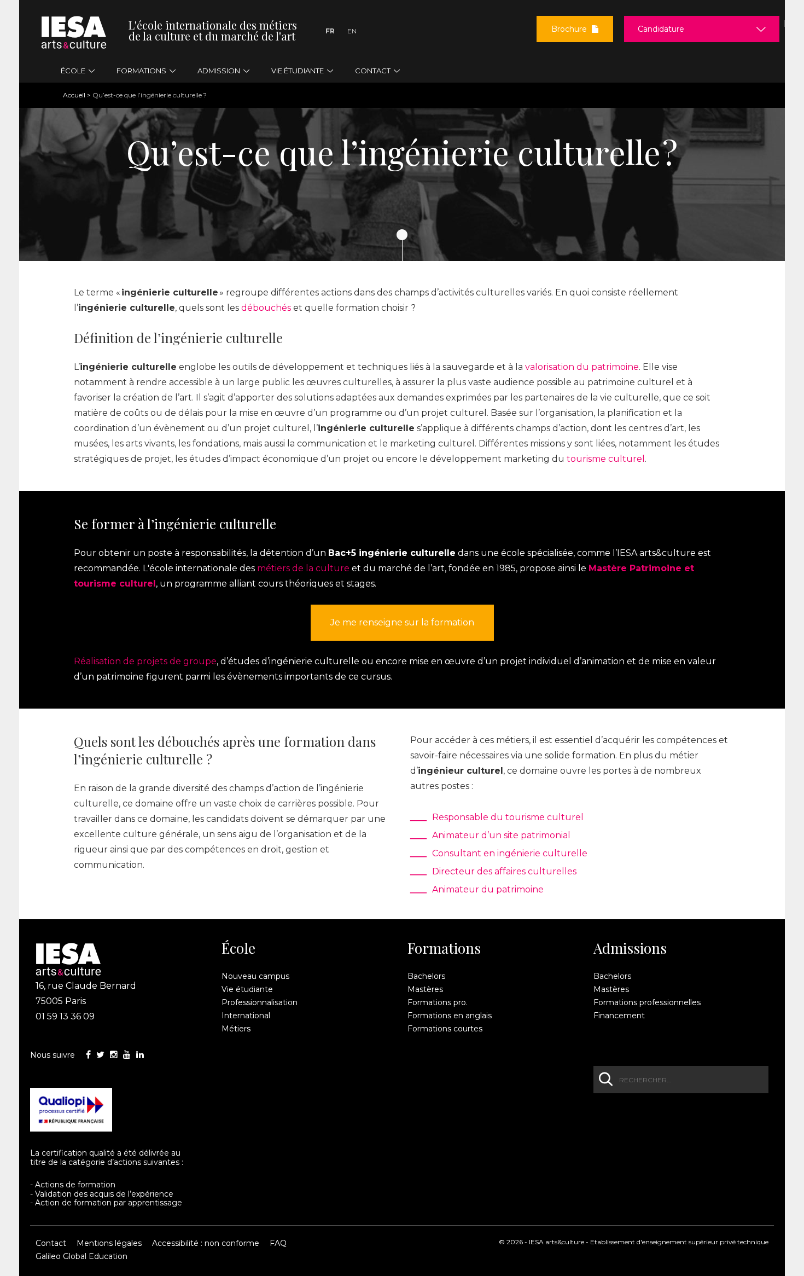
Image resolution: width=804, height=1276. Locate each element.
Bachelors (426, 976)
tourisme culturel (606, 459)
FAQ (278, 1243)
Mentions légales (109, 1243)
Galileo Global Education (81, 1256)
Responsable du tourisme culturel (508, 817)
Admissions (630, 948)
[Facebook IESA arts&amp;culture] (88, 1054)
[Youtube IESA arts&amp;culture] (127, 1054)
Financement (619, 1015)
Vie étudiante (247, 989)
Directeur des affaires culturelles (504, 871)
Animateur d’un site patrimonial (501, 835)
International (246, 1015)
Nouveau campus (255, 976)
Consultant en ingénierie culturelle (509, 853)
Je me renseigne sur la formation (402, 622)
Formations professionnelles (647, 1002)
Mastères (425, 989)
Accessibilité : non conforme (205, 1243)
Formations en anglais (449, 1015)
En (352, 31)
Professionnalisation (260, 1002)
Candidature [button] (661, 29)
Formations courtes (444, 1029)
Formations (444, 948)
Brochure (570, 29)
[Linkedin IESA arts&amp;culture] (140, 1054)
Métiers (236, 1029)
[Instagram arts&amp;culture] (114, 1054)
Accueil (74, 95)
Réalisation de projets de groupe (145, 661)
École (238, 948)
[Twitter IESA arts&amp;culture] (100, 1054)
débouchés (266, 308)
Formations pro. (437, 1002)
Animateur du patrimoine (488, 889)
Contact (51, 1243)
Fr (330, 31)
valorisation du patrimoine (582, 367)
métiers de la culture (303, 568)
